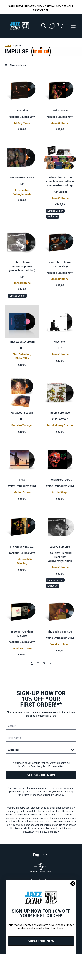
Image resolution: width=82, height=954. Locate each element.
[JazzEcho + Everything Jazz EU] (19, 25)
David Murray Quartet (60, 425)
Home (8, 45)
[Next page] (50, 663)
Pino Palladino (21, 354)
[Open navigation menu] (73, 25)
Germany (51, 26)
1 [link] (32, 663)
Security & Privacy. (54, 795)
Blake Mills (22, 358)
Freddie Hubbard (60, 644)
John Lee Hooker (22, 648)
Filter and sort (18, 65)
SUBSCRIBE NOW (41, 775)
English (38, 855)
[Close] (72, 883)
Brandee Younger (22, 425)
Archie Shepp (60, 492)
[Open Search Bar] (43, 25)
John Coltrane (60, 123)
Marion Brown (22, 492)
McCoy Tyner (22, 123)
